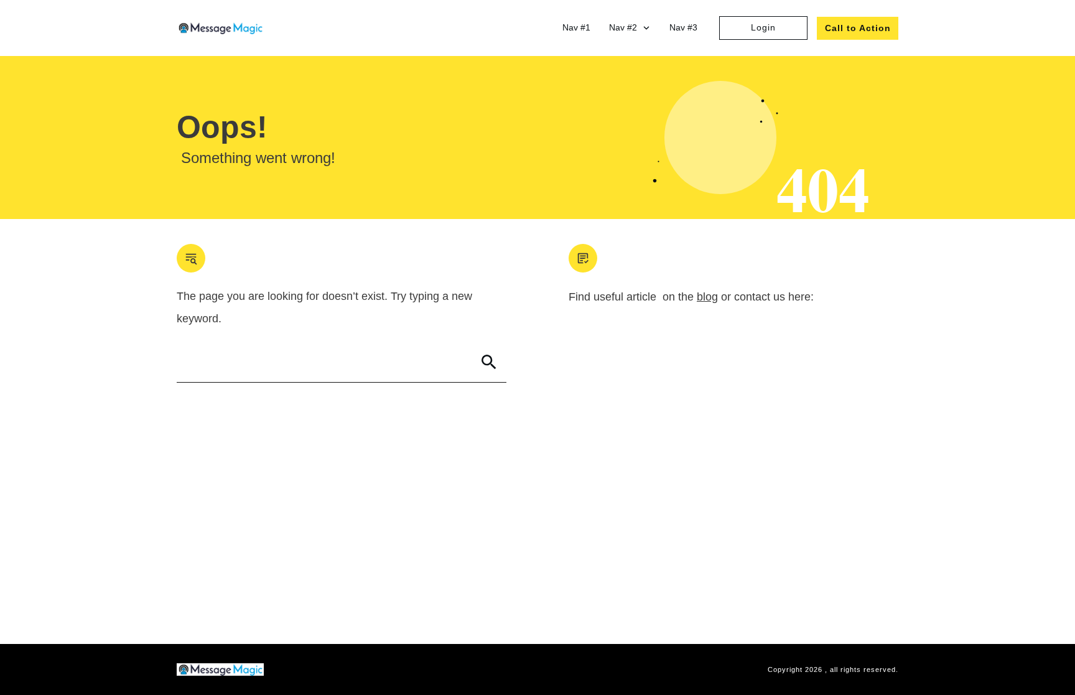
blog (707, 297)
